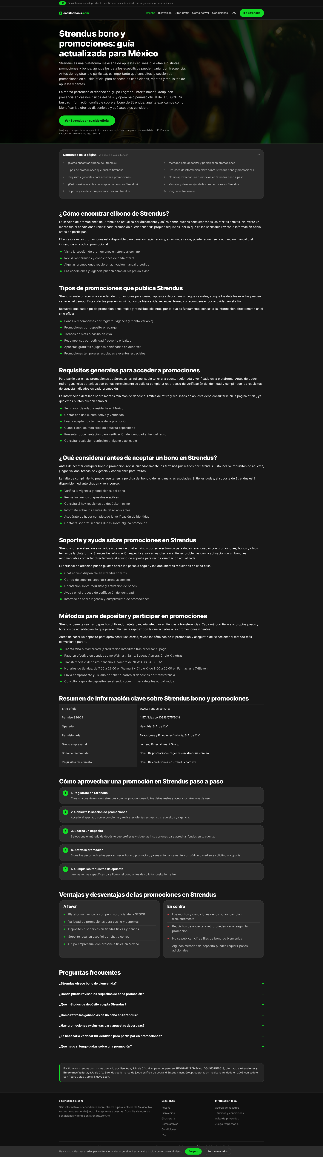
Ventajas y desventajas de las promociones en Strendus (204, 184)
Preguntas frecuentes (182, 191)
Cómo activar (200, 13)
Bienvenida (165, 13)
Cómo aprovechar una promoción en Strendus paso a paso (206, 177)
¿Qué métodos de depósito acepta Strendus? (92, 1004)
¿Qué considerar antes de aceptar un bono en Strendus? (103, 184)
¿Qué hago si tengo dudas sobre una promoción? (95, 1046)
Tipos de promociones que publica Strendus (95, 170)
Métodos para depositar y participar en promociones (202, 163)
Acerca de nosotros (227, 1107)
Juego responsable (227, 1123)
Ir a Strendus (251, 13)
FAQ (233, 13)
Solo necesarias (217, 1151)
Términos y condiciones (229, 1113)
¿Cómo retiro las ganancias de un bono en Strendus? (98, 1015)
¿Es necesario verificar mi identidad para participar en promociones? (110, 1036)
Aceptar (193, 1151)
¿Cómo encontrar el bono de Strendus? (92, 163)
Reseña (150, 13)
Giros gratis (182, 13)
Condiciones (220, 13)
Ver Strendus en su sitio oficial (87, 120)
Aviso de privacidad (227, 1118)
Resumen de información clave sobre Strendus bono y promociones (211, 170)
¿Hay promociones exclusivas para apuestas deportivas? (101, 1025)
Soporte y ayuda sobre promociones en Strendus (99, 191)
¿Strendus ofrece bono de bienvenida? (88, 983)
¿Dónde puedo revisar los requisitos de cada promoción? (101, 994)
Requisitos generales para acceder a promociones (99, 177)
